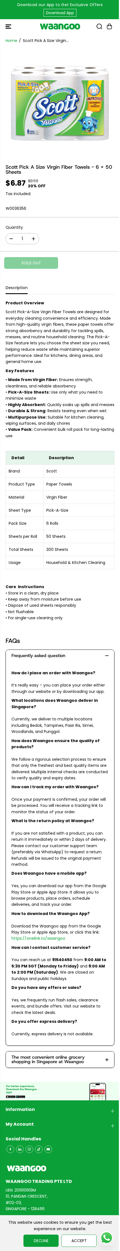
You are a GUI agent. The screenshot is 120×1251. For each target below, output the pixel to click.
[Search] (99, 26)
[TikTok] (39, 1149)
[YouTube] (48, 1149)
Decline (41, 1240)
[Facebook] (10, 1149)
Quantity (14, 227)
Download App (60, 13)
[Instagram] (29, 1149)
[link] (60, 1168)
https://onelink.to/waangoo (38, 938)
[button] (9, 26)
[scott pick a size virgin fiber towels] (60, 103)
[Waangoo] (60, 26)
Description (17, 287)
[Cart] (109, 26)
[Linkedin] (20, 1149)
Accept (79, 1240)
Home (11, 40)
